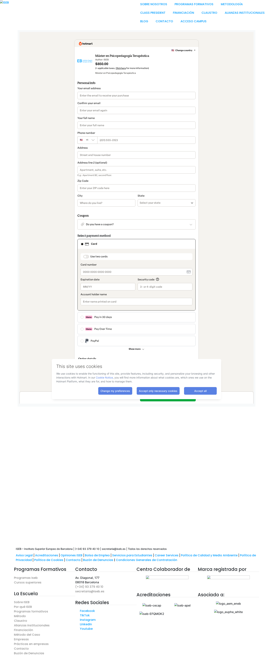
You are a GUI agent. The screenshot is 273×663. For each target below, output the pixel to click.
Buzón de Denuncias (99, 560)
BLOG (144, 21)
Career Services (166, 555)
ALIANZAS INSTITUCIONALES (245, 13)
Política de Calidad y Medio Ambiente (209, 555)
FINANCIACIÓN (183, 13)
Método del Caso (27, 635)
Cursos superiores (27, 582)
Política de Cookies (48, 560)
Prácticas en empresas (31, 644)
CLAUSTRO (209, 13)
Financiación (23, 630)
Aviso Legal (24, 555)
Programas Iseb (26, 578)
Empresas (21, 639)
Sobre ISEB (22, 602)
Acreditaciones (46, 555)
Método (20, 616)
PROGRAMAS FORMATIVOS (194, 4)
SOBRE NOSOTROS (153, 4)
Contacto (73, 560)
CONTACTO (164, 21)
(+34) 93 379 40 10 (89, 587)
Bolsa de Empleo (97, 555)
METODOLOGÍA (232, 4)
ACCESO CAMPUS (194, 21)
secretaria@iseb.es (89, 591)
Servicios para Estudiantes (132, 555)
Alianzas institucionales (32, 625)
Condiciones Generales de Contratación (146, 560)
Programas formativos (31, 611)
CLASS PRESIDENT (152, 13)
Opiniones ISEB (71, 555)
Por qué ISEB (23, 607)
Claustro (20, 621)
